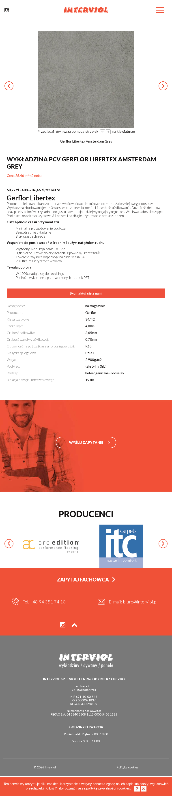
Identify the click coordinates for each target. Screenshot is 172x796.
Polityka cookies (127, 767)
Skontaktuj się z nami (86, 293)
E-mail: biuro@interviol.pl (133, 601)
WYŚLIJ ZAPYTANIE (86, 442)
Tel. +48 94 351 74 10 (44, 601)
